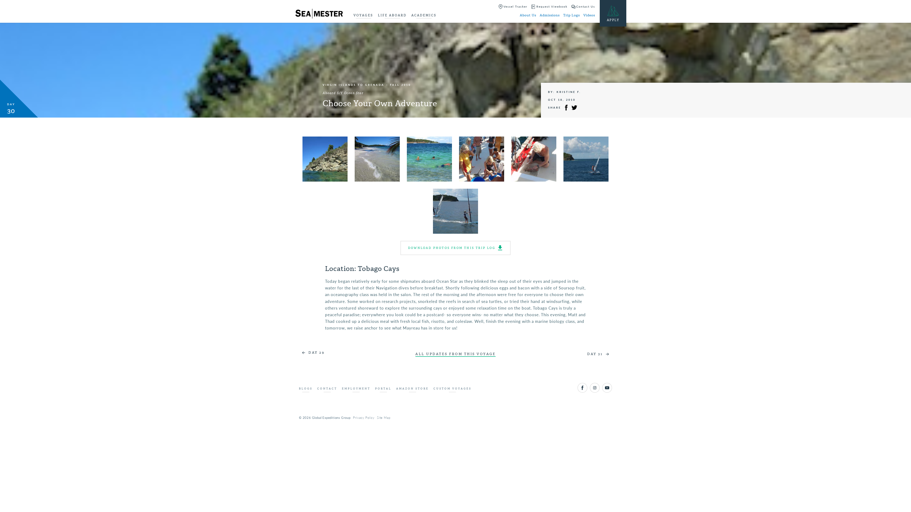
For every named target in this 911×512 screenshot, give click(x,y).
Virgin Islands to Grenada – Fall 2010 (367, 85)
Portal (383, 388)
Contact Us (585, 7)
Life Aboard (392, 15)
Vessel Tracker (515, 7)
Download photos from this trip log (451, 248)
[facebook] (582, 388)
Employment (356, 388)
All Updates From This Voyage (455, 354)
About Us (528, 15)
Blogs (305, 388)
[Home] (319, 14)
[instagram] (595, 388)
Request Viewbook (551, 7)
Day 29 (316, 352)
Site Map (383, 417)
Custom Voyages (452, 388)
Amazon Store (412, 388)
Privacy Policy (364, 417)
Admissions (550, 15)
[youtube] (607, 388)
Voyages (363, 15)
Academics (424, 15)
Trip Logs (571, 15)
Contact (327, 388)
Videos (589, 15)
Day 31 (595, 354)
